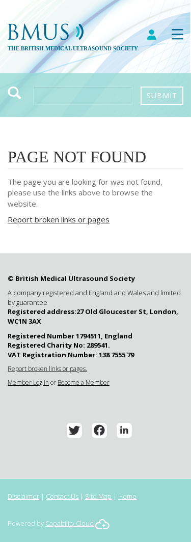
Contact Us (62, 496)
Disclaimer (23, 496)
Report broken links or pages (59, 219)
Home (127, 496)
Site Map (98, 496)
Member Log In (28, 382)
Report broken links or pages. (47, 368)
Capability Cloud (69, 523)
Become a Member (84, 382)
